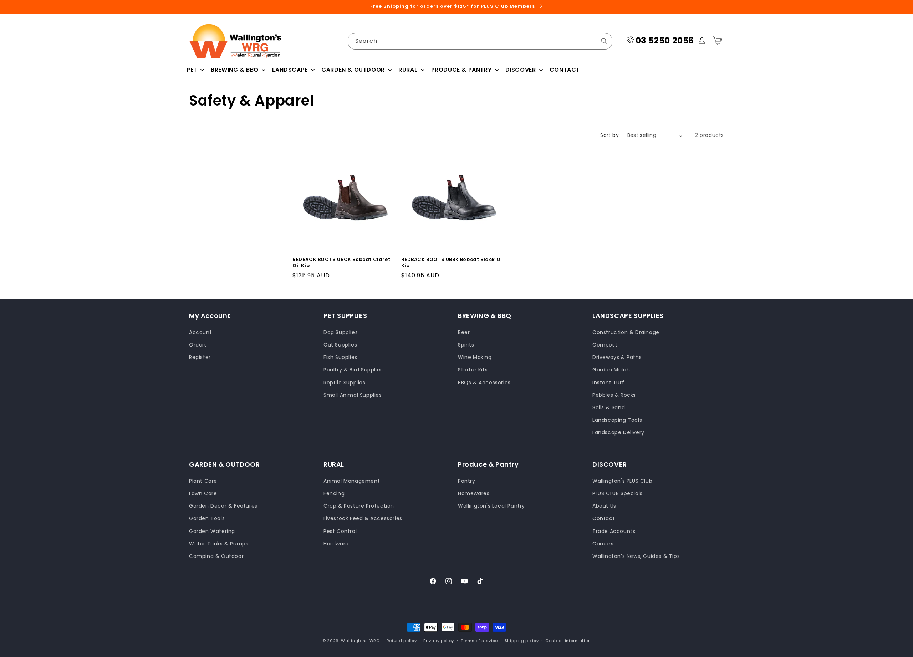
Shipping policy (522, 640)
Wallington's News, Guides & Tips (636, 555)
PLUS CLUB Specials (617, 493)
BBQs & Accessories (484, 382)
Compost (604, 344)
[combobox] (480, 41)
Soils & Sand (608, 407)
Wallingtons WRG (360, 640)
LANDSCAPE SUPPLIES (628, 315)
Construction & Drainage (625, 331)
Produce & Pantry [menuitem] (461, 70)
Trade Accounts (613, 530)
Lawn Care (203, 493)
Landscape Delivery (618, 432)
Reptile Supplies (344, 382)
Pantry (466, 480)
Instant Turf (608, 382)
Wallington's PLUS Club (622, 480)
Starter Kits (473, 369)
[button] (717, 40)
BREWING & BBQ (484, 315)
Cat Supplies (340, 344)
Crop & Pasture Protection (358, 505)
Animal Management (351, 480)
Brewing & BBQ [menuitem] (235, 70)
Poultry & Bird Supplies (353, 369)
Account (200, 331)
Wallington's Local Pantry (491, 505)
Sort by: (610, 135)
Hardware (336, 543)
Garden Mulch (611, 369)
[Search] (604, 41)
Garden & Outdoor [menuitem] (353, 70)
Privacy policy (438, 640)
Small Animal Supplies (352, 394)
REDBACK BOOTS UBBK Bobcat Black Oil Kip (452, 263)
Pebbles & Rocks (614, 394)
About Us (604, 505)
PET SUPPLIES (345, 315)
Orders (198, 344)
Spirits (466, 344)
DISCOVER (609, 464)
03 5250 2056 (665, 40)
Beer (464, 331)
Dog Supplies (340, 331)
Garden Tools (207, 518)
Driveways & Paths (617, 357)
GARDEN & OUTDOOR (224, 464)
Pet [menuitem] (192, 70)
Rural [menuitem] (407, 70)
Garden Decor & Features (223, 505)
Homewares (473, 493)
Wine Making (475, 357)
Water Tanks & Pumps (218, 543)
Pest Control (340, 530)
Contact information (568, 640)
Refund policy (402, 640)
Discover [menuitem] (520, 70)
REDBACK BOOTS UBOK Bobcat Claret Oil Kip (341, 263)
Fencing (334, 493)
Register (200, 357)
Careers (602, 543)
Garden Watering (212, 530)
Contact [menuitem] (565, 70)
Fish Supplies (340, 357)
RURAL (333, 464)
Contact (603, 518)
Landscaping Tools (617, 420)
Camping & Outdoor (216, 555)
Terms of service (479, 640)
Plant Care (203, 480)
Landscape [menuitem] (289, 70)
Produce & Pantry (488, 464)
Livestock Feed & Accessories (362, 518)
